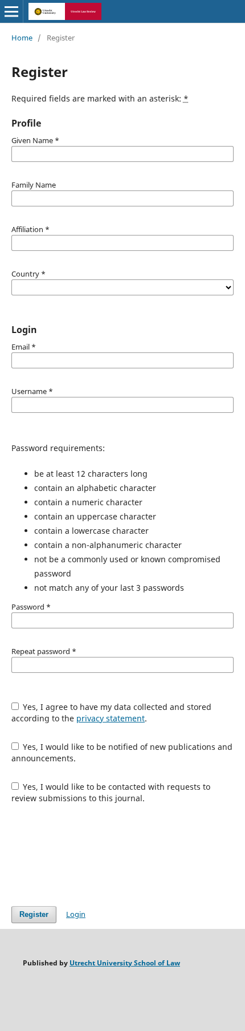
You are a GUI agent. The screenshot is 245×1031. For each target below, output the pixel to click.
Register (33, 914)
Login (75, 914)
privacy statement (110, 718)
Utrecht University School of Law (125, 963)
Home (21, 38)
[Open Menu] (11, 11)
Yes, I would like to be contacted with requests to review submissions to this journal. (111, 792)
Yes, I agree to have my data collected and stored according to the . (111, 712)
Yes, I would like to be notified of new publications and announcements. (122, 752)
